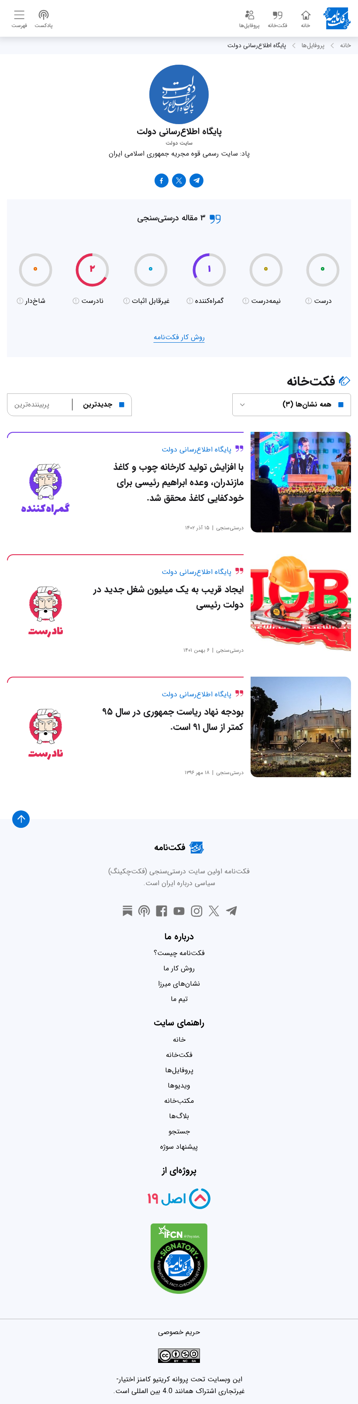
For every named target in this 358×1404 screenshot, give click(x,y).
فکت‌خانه (179, 1055)
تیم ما (179, 999)
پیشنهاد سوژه (179, 1146)
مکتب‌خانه (179, 1100)
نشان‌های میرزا (179, 983)
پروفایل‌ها (313, 45)
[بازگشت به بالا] (21, 819)
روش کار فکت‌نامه (179, 337)
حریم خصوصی (179, 1332)
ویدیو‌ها (179, 1085)
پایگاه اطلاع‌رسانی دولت (256, 45)
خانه (345, 45)
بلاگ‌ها (179, 1116)
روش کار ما (179, 968)
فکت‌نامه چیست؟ (179, 953)
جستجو (179, 1131)
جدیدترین (97, 404)
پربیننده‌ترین (31, 404)
